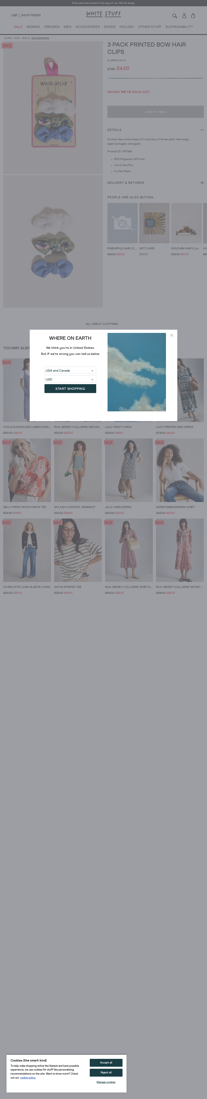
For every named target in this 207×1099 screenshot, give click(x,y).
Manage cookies (106, 1082)
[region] (66, 1073)
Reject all (106, 1072)
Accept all (106, 1062)
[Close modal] (171, 335)
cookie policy (28, 1078)
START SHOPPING (70, 388)
